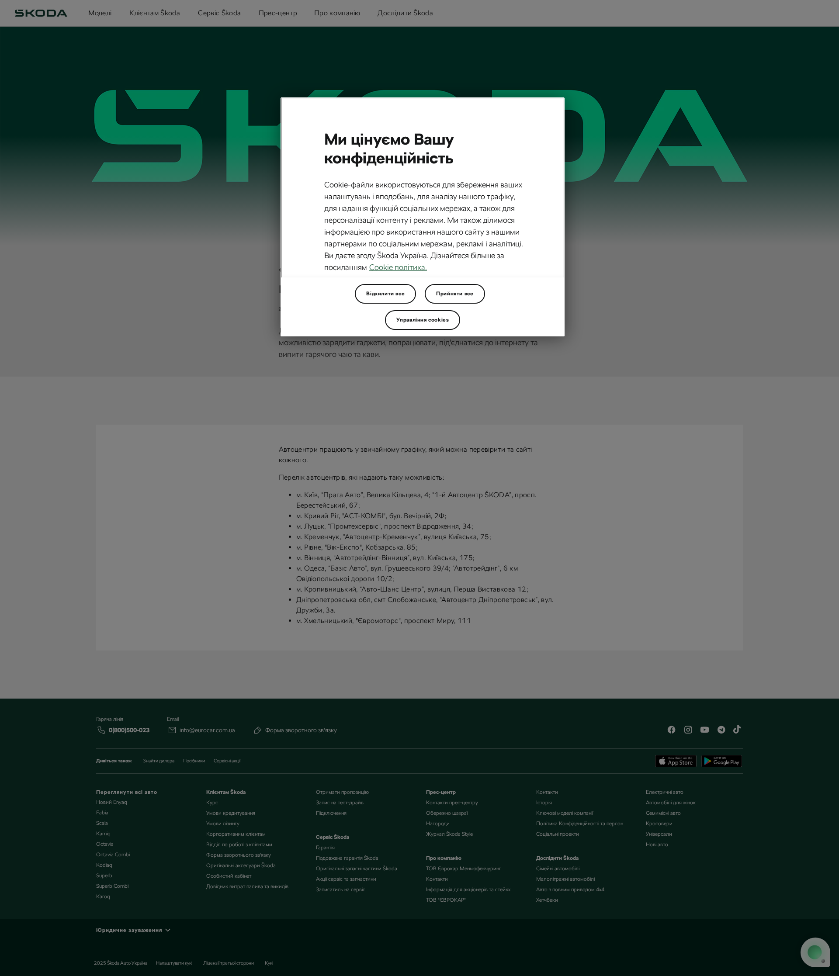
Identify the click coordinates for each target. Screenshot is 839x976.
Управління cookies (422, 320)
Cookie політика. (398, 267)
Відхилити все (385, 294)
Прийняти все (454, 294)
